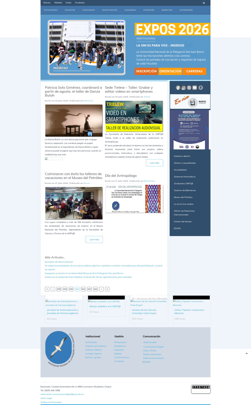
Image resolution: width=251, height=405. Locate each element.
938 (59, 289)
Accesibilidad (180, 169)
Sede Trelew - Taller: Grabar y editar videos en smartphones (129, 89)
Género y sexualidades (185, 163)
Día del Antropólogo (121, 175)
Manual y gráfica (93, 357)
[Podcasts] (201, 87)
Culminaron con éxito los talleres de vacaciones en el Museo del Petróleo (73, 176)
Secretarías (186, 10)
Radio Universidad (152, 354)
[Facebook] (178, 87)
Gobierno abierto (182, 156)
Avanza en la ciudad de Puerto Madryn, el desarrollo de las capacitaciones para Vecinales (88, 277)
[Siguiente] (101, 289)
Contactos (119, 361)
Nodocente (89, 10)
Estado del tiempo (183, 221)
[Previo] (53, 289)
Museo (87, 183)
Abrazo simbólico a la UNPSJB (105, 306)
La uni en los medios (184, 204)
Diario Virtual (149, 350)
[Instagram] (183, 87)
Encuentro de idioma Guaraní (59, 262)
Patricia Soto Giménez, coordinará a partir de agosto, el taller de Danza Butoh (73, 91)
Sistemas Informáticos (185, 176)
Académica (130, 10)
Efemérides (149, 181)
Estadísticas (120, 346)
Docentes (70, 10)
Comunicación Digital (153, 346)
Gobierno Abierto (93, 349)
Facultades (80, 2)
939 (65, 289)
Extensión (149, 10)
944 (95, 289)
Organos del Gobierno (95, 346)
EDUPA (177, 228)
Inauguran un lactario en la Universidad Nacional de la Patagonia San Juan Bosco (84, 273)
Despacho (119, 349)
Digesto (118, 353)
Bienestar (167, 10)
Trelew (147, 97)
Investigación (109, 10)
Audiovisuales (150, 342)
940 (71, 289)
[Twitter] (189, 87)
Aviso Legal (46, 398)
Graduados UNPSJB (183, 183)
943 (89, 289)
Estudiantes (51, 10)
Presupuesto (120, 342)
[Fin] (107, 289)
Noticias (47, 2)
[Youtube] (194, 87)
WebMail (58, 2)
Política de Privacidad (51, 402)
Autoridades (91, 342)
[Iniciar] (47, 289)
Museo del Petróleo (183, 197)
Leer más (94, 239)
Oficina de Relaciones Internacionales (184, 213)
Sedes (68, 2)
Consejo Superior (93, 353)
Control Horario (121, 357)
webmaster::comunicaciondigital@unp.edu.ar (62, 394)
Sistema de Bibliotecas (185, 190)
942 (83, 289)
